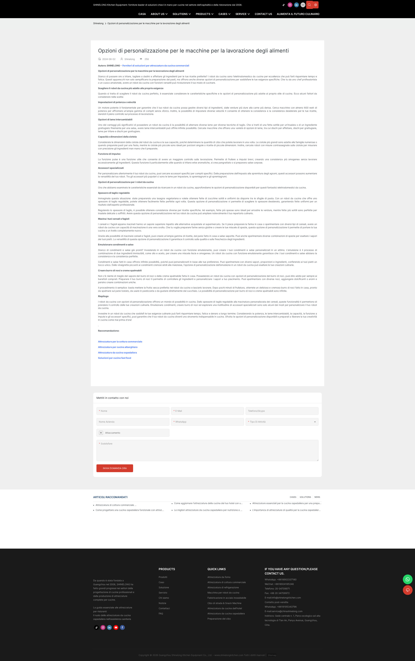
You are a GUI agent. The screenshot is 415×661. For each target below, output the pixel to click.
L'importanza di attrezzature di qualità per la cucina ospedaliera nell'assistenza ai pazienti (287, 510)
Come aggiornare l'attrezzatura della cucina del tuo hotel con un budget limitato (208, 503)
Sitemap (271, 655)
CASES (293, 497)
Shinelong (98, 23)
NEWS (317, 497)
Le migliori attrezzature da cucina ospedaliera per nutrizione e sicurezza (208, 510)
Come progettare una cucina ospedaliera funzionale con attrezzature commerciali (130, 510)
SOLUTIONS (305, 497)
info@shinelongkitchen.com (286, 597)
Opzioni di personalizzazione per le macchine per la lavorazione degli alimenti (148, 23)
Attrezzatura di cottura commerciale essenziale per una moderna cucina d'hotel (116, 505)
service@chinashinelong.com (287, 611)
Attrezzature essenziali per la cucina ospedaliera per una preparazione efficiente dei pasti (287, 503)
